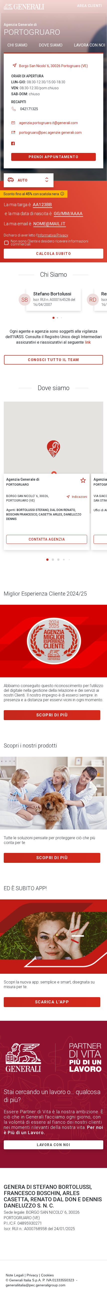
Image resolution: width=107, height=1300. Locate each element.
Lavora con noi (53, 1145)
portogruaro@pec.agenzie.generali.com (50, 133)
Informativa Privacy (53, 235)
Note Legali (15, 1275)
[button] (53, 318)
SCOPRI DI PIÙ (52, 857)
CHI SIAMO (17, 45)
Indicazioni (79, 497)
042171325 (29, 109)
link (88, 342)
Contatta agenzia (47, 539)
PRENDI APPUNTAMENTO (54, 157)
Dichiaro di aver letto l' (36, 235)
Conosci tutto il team (53, 360)
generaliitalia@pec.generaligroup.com (35, 1285)
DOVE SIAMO (50, 45)
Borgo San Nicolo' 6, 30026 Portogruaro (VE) (53, 66)
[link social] (13, 144)
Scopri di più (52, 715)
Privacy (32, 1275)
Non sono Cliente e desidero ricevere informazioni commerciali (49, 243)
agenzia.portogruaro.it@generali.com (48, 123)
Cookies (47, 1275)
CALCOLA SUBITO (53, 254)
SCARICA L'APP (52, 1002)
